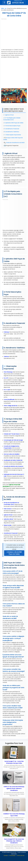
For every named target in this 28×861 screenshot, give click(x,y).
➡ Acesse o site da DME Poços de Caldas (14, 553)
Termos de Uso (20, 855)
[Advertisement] (14, 34)
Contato (6, 855)
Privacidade (12, 855)
